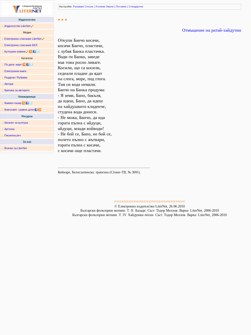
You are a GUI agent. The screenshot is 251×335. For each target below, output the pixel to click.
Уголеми (100, 6)
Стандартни (136, 6)
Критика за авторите (17, 90)
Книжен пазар (12, 103)
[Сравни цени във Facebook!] (36, 109)
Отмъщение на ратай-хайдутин (211, 30)
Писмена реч (12, 135)
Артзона (9, 129)
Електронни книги (15, 71)
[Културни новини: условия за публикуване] (27, 51)
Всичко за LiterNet (15, 148)
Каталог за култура (16, 122)
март (19, 64)
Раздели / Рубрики (15, 77)
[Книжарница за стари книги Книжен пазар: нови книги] (23, 103)
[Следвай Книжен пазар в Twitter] (30, 103)
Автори (8, 83)
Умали (110, 6)
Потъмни (121, 6)
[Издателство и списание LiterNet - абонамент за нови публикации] (24, 64)
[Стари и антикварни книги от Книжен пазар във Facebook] (27, 103)
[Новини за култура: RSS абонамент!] (30, 51)
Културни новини (14, 51)
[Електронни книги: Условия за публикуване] (32, 26)
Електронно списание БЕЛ (20, 45)
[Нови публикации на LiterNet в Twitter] (31, 64)
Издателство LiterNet (17, 26)
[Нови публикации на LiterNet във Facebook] (27, 64)
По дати (9, 64)
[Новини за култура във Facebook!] (34, 51)
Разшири (78, 6)
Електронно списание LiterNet (22, 38)
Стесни (89, 6)
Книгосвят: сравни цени (19, 109)
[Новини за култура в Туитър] (38, 51)
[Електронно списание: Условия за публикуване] (43, 38)
